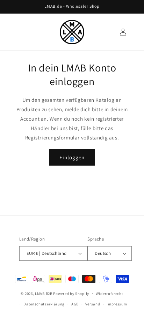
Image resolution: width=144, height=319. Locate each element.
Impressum (117, 304)
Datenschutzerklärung (44, 304)
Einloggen (72, 157)
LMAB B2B (43, 293)
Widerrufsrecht (109, 293)
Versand (92, 304)
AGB (75, 304)
